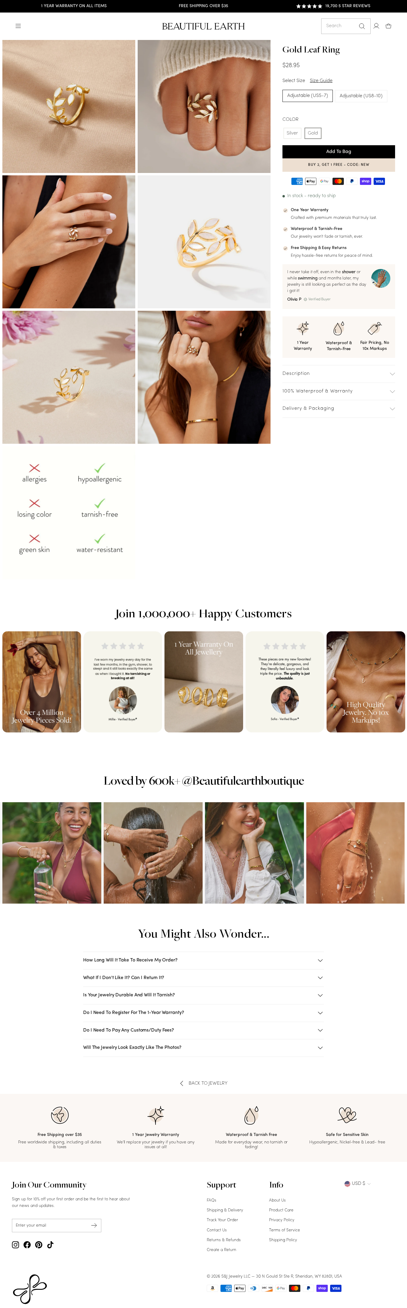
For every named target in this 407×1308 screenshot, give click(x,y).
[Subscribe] (94, 1225)
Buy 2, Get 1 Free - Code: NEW (338, 165)
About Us (277, 1200)
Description (296, 373)
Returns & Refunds (224, 1240)
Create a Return (221, 1250)
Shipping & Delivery (225, 1210)
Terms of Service (284, 1230)
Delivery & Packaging (308, 408)
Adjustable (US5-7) (307, 95)
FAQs (211, 1200)
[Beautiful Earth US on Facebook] (27, 1244)
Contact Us (217, 1230)
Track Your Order (222, 1220)
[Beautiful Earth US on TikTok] (50, 1244)
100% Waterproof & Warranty (317, 391)
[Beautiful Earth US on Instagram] (15, 1244)
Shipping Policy (283, 1240)
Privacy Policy (281, 1220)
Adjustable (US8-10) (361, 96)
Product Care (281, 1210)
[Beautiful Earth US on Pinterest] (38, 1244)
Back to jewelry (208, 1083)
